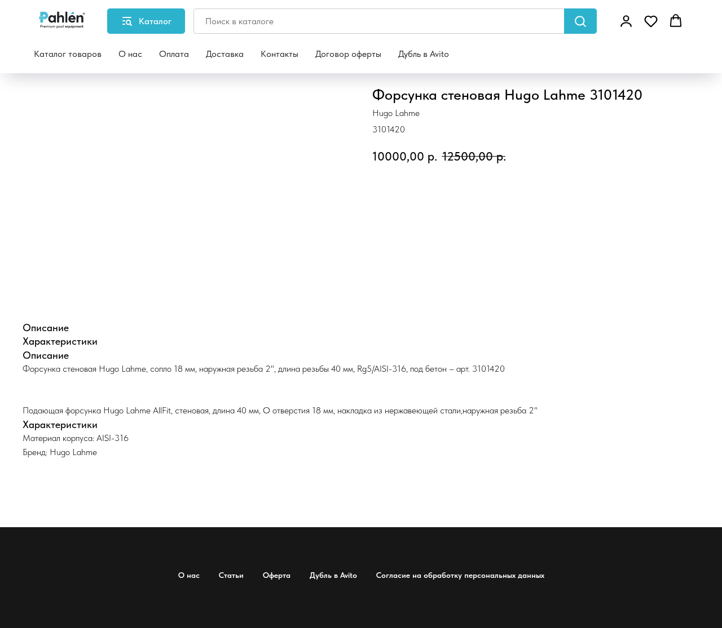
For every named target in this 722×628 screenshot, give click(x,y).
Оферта (276, 575)
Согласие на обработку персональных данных (460, 575)
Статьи (231, 575)
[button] (626, 21)
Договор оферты (348, 53)
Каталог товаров (68, 53)
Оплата (174, 53)
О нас (130, 53)
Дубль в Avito (423, 53)
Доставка (225, 53)
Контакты (279, 53)
